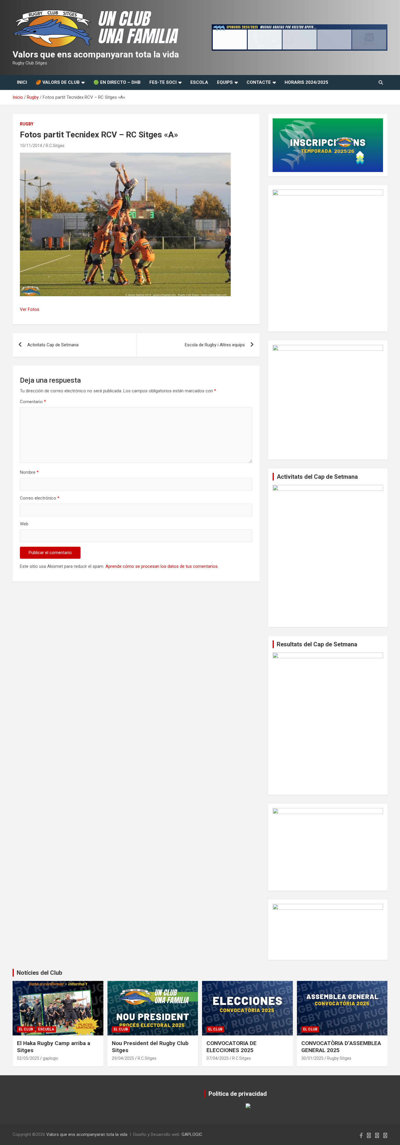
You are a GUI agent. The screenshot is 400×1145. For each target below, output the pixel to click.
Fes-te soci (163, 82)
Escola (199, 82)
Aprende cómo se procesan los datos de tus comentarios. (161, 566)
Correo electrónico (39, 498)
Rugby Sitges (339, 1058)
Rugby (26, 124)
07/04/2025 (217, 1058)
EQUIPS (225, 82)
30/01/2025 (312, 1058)
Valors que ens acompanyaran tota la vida (96, 54)
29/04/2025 (123, 1058)
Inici (22, 82)
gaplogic (50, 1058)
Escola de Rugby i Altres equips (215, 344)
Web (24, 524)
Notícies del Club (39, 972)
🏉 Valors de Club (58, 82)
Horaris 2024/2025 (306, 82)
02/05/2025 (28, 1058)
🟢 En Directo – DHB (117, 82)
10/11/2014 (31, 145)
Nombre (29, 472)
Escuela (46, 1029)
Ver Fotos (29, 309)
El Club (26, 1029)
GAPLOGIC (192, 1134)
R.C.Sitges (55, 145)
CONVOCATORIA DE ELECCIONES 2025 (231, 1047)
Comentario (33, 401)
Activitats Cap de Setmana (52, 344)
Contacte (259, 82)
